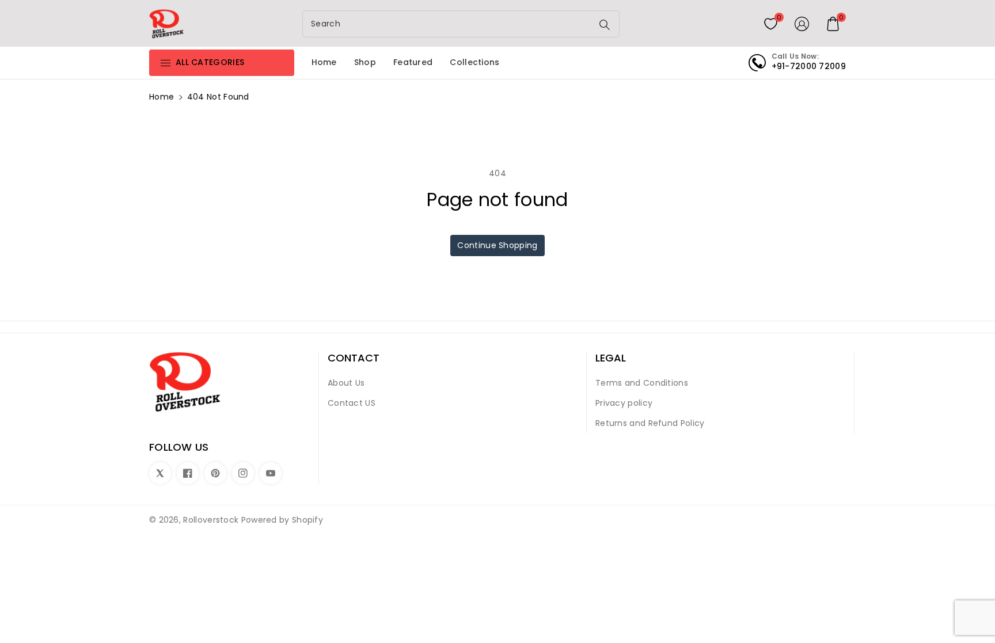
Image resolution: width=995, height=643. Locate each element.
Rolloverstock (210, 520)
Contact (353, 358)
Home (161, 96)
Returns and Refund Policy (650, 423)
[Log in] (802, 23)
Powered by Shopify (282, 520)
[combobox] (448, 24)
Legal (610, 358)
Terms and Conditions (641, 383)
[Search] (605, 24)
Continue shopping (497, 245)
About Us (346, 383)
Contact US (351, 403)
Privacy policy (623, 403)
